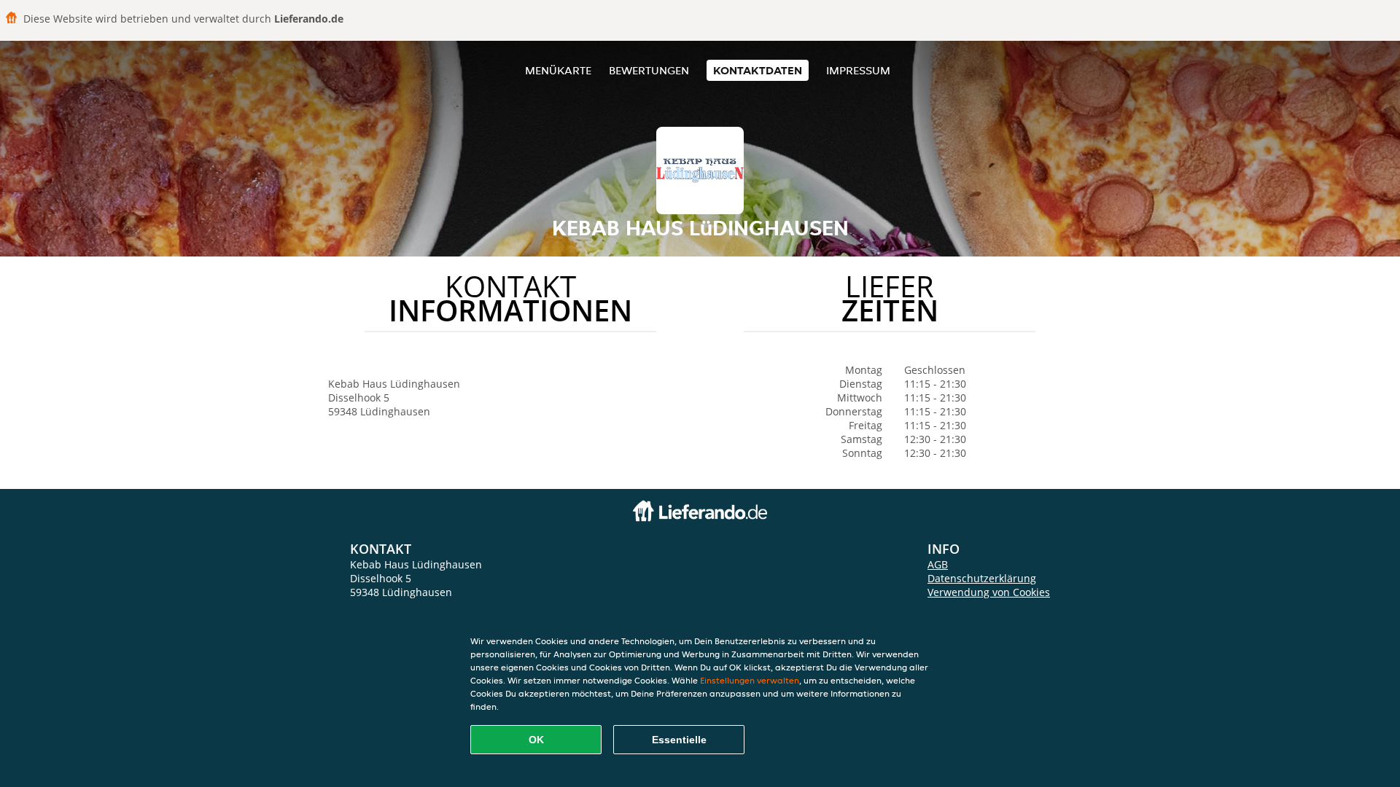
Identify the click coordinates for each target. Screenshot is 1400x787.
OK (536, 739)
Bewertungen (649, 70)
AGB (938, 564)
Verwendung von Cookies (989, 592)
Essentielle (679, 739)
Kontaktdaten (757, 70)
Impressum (858, 70)
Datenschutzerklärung (982, 578)
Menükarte (558, 70)
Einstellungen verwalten (749, 680)
